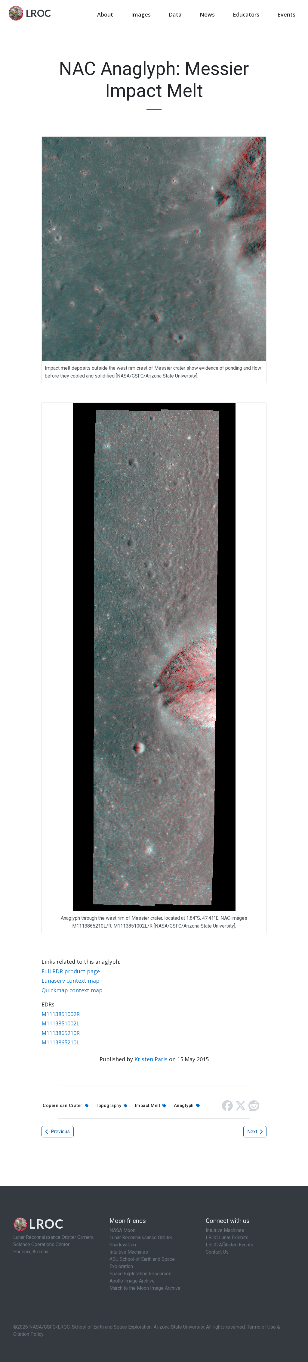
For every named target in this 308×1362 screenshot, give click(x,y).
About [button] (105, 14)
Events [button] (286, 14)
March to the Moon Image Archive (144, 1288)
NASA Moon (122, 1230)
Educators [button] (246, 14)
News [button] (207, 14)
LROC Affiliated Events (229, 1245)
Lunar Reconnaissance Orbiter (140, 1237)
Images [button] (141, 14)
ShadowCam (122, 1245)
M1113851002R (61, 1014)
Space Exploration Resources (140, 1273)
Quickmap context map (72, 990)
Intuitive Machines (128, 1252)
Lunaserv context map (71, 980)
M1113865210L (60, 1042)
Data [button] (175, 14)
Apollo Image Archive (132, 1281)
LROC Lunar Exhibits (227, 1237)
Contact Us (217, 1252)
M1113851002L (60, 1023)
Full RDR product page (71, 971)
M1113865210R (61, 1033)
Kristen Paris (151, 1059)
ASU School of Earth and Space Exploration (142, 1262)
